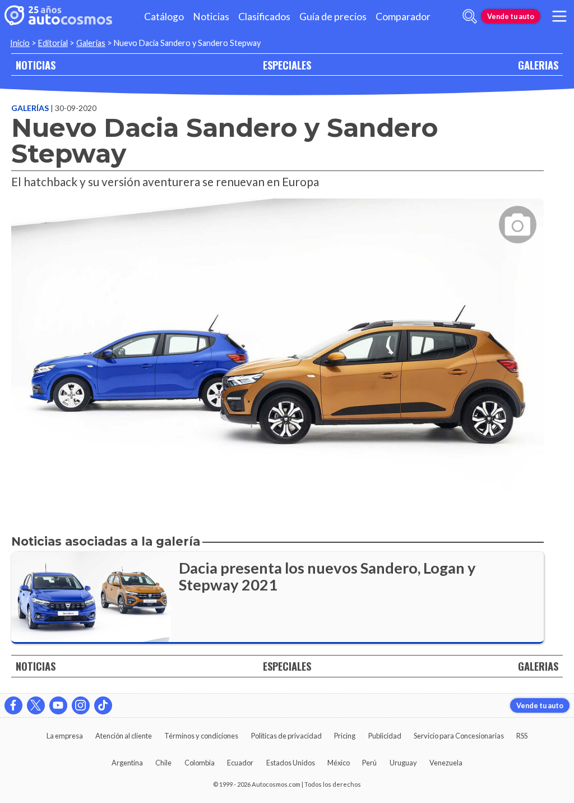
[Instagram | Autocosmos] (81, 705)
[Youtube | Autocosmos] (58, 705)
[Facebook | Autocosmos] (13, 705)
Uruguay (403, 762)
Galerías (30, 108)
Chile (163, 762)
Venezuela (445, 762)
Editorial (53, 43)
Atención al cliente (123, 735)
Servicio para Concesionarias (459, 735)
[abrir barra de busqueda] (469, 16)
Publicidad (384, 735)
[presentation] (277, 338)
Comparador (403, 16)
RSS (521, 735)
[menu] (559, 16)
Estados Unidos (290, 762)
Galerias (90, 43)
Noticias (211, 16)
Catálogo (164, 16)
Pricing (344, 735)
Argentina (127, 762)
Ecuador (240, 762)
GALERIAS (538, 64)
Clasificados (264, 16)
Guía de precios (333, 16)
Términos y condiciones (201, 735)
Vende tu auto (510, 16)
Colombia (199, 762)
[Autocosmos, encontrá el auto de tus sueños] (58, 16)
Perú (369, 762)
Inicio (20, 43)
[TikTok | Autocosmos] (103, 705)
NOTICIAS (35, 64)
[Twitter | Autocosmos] (36, 705)
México (338, 762)
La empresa (65, 735)
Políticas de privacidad (286, 735)
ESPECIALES (287, 64)
